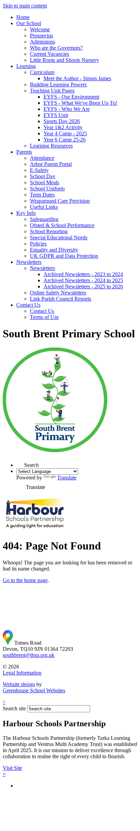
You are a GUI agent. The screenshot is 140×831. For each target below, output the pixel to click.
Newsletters (28, 262)
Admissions (42, 42)
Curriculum (42, 72)
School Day (42, 176)
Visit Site (12, 768)
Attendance (42, 158)
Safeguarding (44, 219)
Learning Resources (51, 146)
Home (23, 17)
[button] (20, 463)
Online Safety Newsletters (58, 292)
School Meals (44, 182)
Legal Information (22, 673)
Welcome (40, 29)
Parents (24, 152)
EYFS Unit (55, 115)
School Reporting (49, 231)
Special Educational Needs (58, 237)
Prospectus (41, 35)
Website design (19, 684)
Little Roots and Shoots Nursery (64, 60)
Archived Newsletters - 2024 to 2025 (83, 280)
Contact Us (28, 305)
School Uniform (47, 188)
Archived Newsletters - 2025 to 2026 (83, 286)
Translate (66, 477)
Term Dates (42, 195)
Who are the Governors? (56, 48)
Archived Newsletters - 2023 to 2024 (83, 274)
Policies (38, 244)
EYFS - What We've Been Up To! (80, 103)
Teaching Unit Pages (52, 91)
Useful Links (44, 207)
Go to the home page (25, 580)
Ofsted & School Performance (62, 225)
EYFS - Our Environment (71, 97)
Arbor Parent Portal (51, 164)
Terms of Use (44, 317)
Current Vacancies (49, 54)
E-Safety (39, 170)
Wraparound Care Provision (60, 201)
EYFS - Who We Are (66, 109)
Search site (14, 708)
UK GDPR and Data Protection (64, 256)
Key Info (26, 213)
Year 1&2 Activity (63, 127)
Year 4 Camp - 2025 (65, 133)
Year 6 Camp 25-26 (64, 139)
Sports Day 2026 (61, 121)
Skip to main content (25, 6)
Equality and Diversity (54, 250)
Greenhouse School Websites (34, 690)
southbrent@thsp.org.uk (28, 655)
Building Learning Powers (58, 84)
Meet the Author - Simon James (77, 78)
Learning (26, 66)
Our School (28, 23)
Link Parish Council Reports (60, 299)
